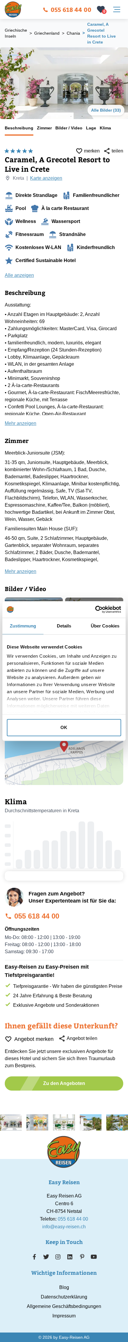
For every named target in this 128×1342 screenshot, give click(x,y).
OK (63, 727)
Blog (64, 1287)
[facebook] (34, 1257)
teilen (117, 150)
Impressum (64, 1315)
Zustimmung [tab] (23, 625)
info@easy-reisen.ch (64, 1226)
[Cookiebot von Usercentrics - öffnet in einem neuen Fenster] (95, 609)
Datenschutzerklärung (64, 1296)
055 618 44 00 (71, 9)
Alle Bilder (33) (106, 110)
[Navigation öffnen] (116, 9)
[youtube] (94, 1257)
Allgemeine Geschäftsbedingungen (64, 1306)
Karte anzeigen (46, 178)
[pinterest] (82, 1257)
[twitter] (46, 1257)
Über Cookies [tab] (105, 625)
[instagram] (58, 1257)
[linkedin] (70, 1257)
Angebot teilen (82, 1038)
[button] (64, 746)
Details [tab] (64, 625)
